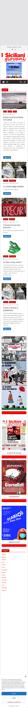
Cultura (3, 575)
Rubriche (4, 590)
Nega (14, 698)
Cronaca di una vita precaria (11, 226)
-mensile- (6, 180)
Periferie (4, 572)
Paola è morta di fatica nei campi (13, 118)
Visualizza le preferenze (14, 702)
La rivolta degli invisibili (13, 186)
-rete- (5, 111)
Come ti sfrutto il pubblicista (10, 308)
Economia (4, 580)
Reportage (12, 219)
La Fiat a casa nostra (12, 262)
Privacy (17, 705)
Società (9, 111)
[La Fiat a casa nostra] (14, 247)
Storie (14, 111)
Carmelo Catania (15, 183)
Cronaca (4, 554)
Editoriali (4, 557)
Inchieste (4, 559)
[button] (25, 676)
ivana (12, 114)
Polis (3, 562)
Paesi (3, 585)
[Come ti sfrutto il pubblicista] (14, 291)
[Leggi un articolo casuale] (24, 82)
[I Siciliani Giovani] (3, 82)
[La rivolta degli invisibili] (14, 170)
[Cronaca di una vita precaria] (14, 207)
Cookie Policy (12, 705)
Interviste (4, 582)
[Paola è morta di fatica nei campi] (14, 101)
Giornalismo (12, 180)
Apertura (4, 577)
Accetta (14, 693)
